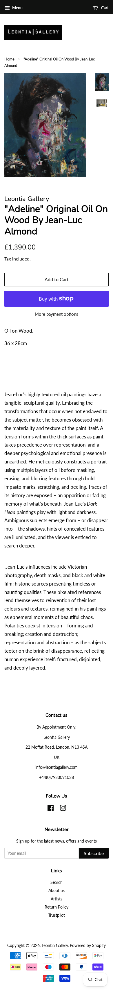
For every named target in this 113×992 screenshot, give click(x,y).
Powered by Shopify (88, 945)
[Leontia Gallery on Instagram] (63, 809)
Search (56, 882)
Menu (17, 7)
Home (9, 59)
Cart (104, 7)
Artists (56, 898)
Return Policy (56, 906)
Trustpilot (56, 915)
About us (56, 890)
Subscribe (94, 853)
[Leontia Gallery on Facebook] (50, 809)
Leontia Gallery (55, 945)
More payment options (56, 314)
